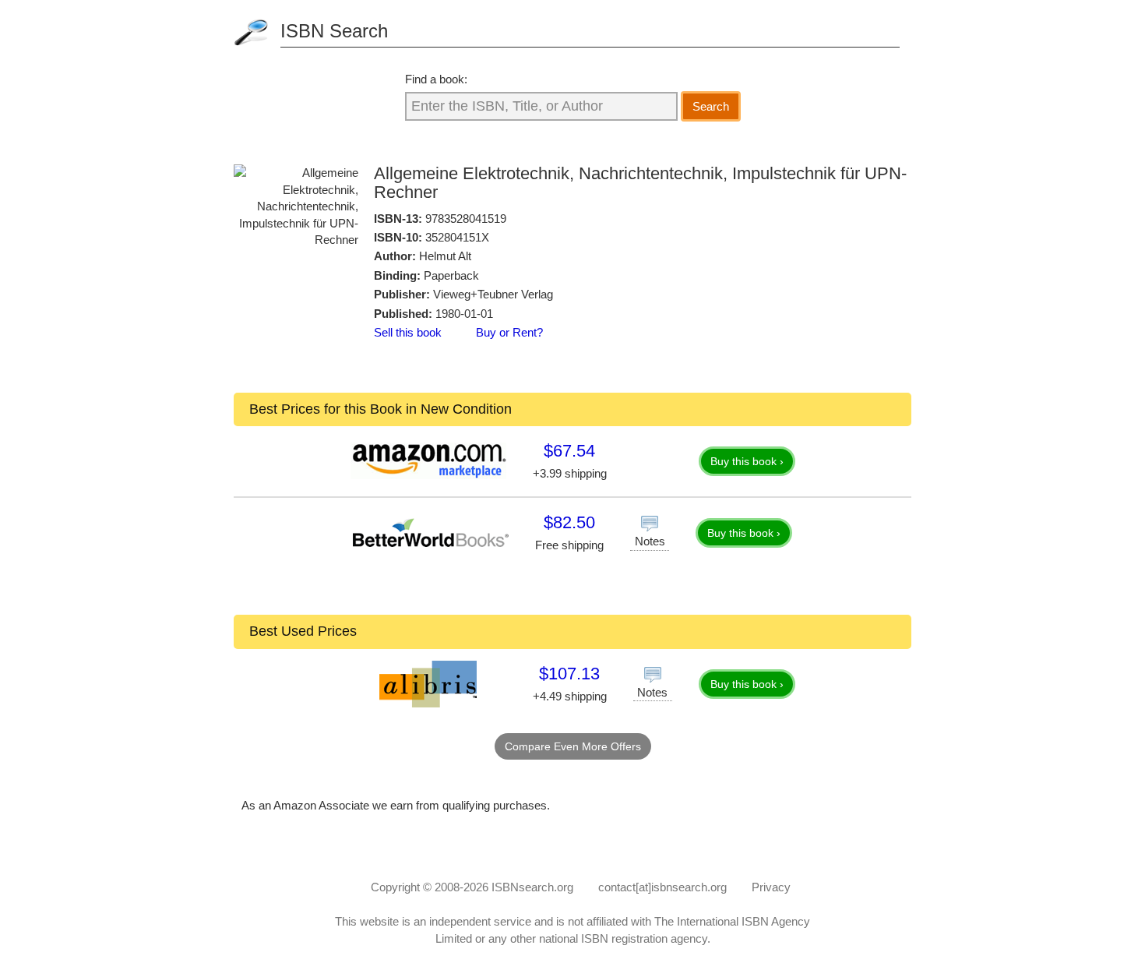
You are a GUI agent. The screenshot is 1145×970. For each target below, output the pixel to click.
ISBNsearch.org (532, 887)
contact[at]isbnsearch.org (662, 887)
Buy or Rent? (509, 332)
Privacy (771, 887)
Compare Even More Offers (573, 746)
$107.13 (569, 673)
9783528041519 (465, 218)
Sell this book (408, 332)
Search (710, 106)
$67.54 (569, 450)
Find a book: (436, 79)
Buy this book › (747, 461)
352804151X (457, 237)
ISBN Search (334, 30)
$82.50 (569, 522)
